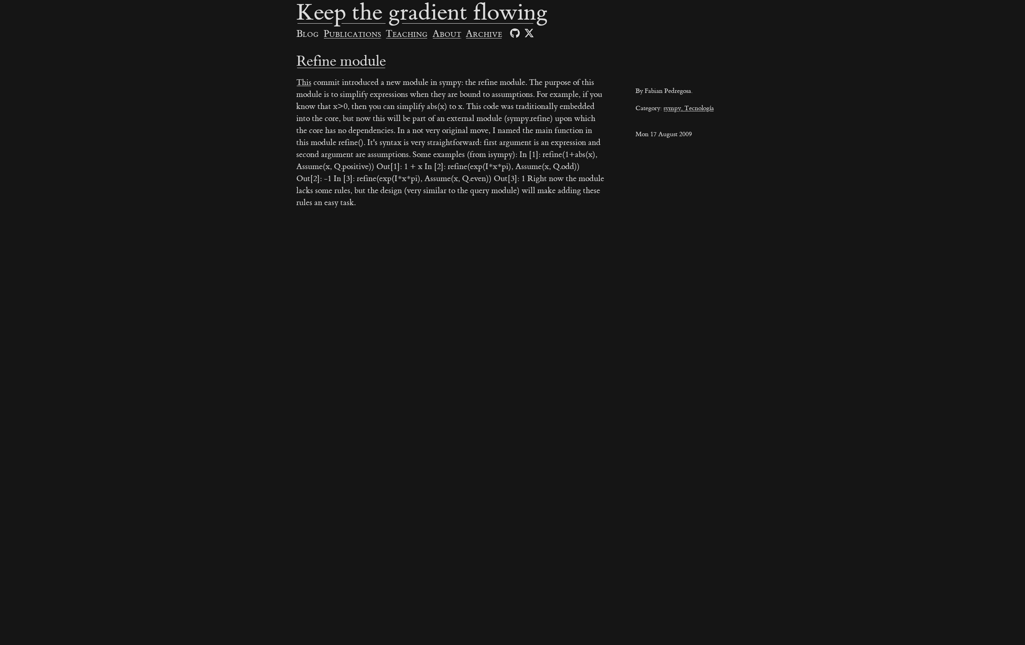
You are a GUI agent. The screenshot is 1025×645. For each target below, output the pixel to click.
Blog (307, 34)
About (446, 34)
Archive (484, 34)
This (304, 82)
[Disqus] (576, 332)
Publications (352, 34)
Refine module (341, 61)
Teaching (407, 34)
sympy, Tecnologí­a (688, 108)
